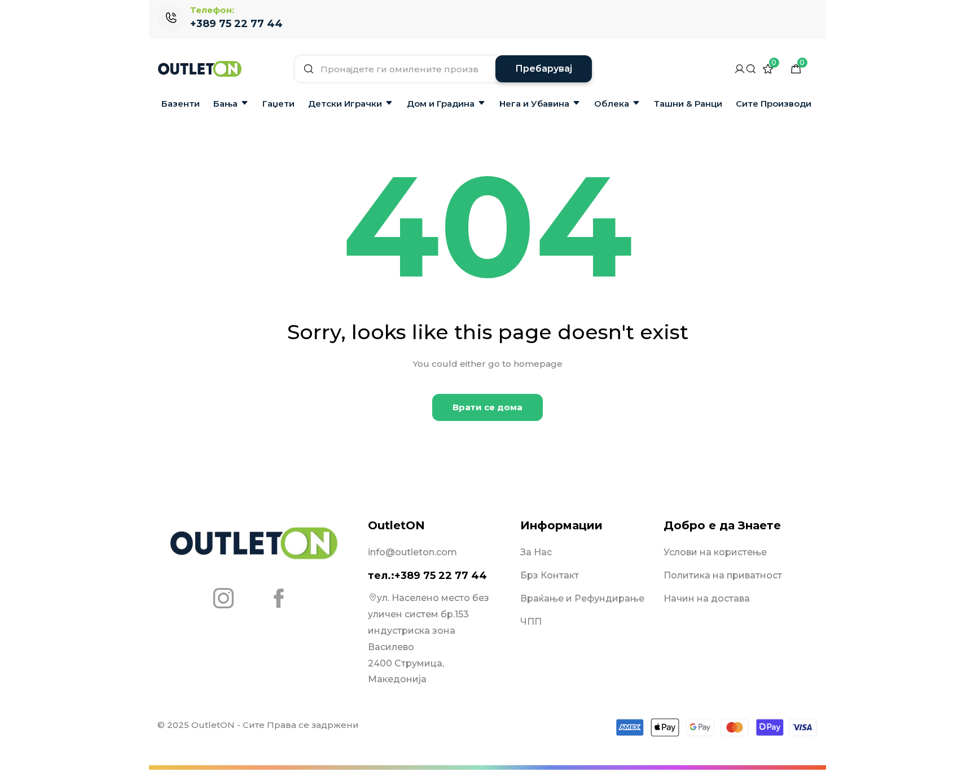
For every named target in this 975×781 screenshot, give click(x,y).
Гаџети (278, 103)
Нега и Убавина (534, 103)
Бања (225, 103)
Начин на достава (707, 598)
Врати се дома (487, 407)
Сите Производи (773, 103)
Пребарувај (543, 68)
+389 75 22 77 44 (236, 23)
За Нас (536, 552)
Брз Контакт (549, 575)
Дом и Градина (441, 103)
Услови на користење (715, 552)
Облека (611, 103)
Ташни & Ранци (688, 103)
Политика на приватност (723, 575)
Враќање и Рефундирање (582, 598)
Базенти (180, 103)
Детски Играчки (345, 103)
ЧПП (531, 621)
